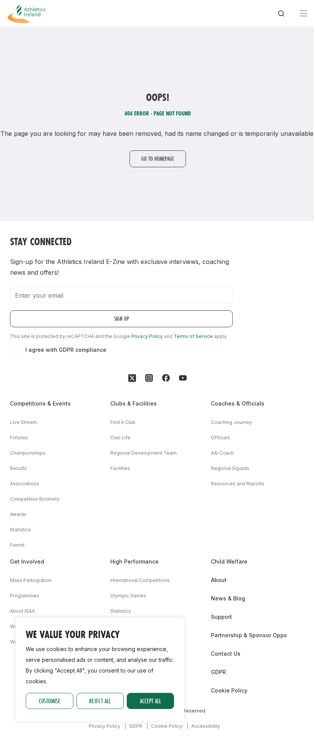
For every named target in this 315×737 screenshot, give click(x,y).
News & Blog (228, 598)
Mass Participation (30, 580)
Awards (18, 514)
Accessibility (205, 726)
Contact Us (225, 653)
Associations (24, 483)
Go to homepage (157, 159)
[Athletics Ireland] (26, 13)
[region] (99, 669)
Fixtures (19, 437)
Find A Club (123, 422)
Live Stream (23, 422)
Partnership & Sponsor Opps (249, 635)
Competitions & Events (40, 403)
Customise (49, 700)
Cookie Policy (229, 690)
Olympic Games (128, 596)
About (219, 580)
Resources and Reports (237, 483)
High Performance (134, 561)
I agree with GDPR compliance (65, 349)
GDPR (218, 672)
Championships (27, 453)
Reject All (100, 700)
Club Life (120, 437)
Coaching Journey (231, 422)
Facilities (120, 468)
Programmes (24, 596)
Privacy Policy (147, 336)
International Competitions (140, 580)
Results (18, 468)
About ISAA (22, 611)
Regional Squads (230, 468)
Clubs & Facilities (133, 403)
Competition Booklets (35, 499)
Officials (220, 437)
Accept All (150, 700)
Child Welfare (229, 561)
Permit (17, 545)
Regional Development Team (143, 453)
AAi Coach (222, 453)
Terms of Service (193, 336)
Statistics (20, 530)
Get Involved (27, 561)
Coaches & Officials (237, 403)
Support (221, 616)
